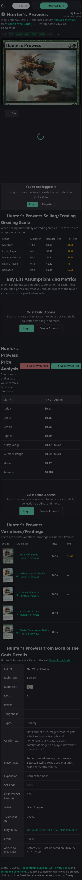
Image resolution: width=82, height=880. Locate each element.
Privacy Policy (62, 867)
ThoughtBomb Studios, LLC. (37, 867)
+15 (57, 33)
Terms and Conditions (13, 871)
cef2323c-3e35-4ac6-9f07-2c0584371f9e (52, 830)
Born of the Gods (19, 24)
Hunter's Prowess (64, 19)
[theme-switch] (35, 6)
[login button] (74, 5)
